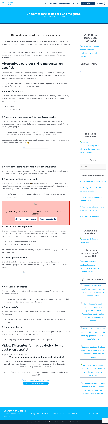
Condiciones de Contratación (44, 422)
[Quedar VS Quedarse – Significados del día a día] (93, 339)
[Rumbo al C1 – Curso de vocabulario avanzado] (93, 296)
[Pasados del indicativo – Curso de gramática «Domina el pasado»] (93, 357)
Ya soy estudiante (48, 219)
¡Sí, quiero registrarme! (25, 219)
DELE (38, 413)
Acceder (63, 413)
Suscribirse (72, 413)
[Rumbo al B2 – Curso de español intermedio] (93, 321)
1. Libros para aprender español (93, 181)
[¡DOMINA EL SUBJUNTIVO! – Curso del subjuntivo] (93, 375)
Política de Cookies (76, 422)
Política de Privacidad (61, 422)
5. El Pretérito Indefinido (89, 216)
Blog (33, 413)
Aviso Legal (29, 422)
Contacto (54, 413)
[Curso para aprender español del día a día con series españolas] (93, 393)
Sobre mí (45, 413)
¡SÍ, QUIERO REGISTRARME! (35, 383)
